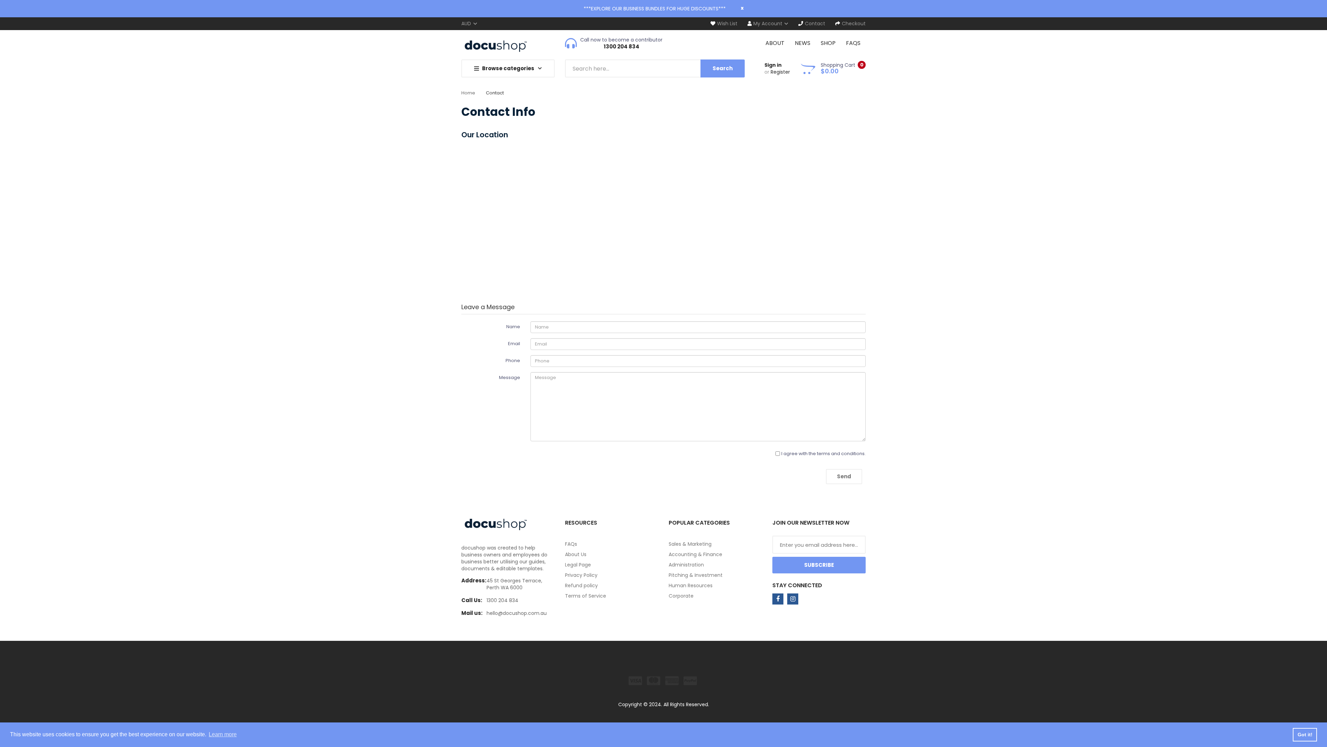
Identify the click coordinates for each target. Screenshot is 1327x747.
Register (780, 71)
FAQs (571, 544)
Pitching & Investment (696, 575)
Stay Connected (797, 585)
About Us (575, 554)
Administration (686, 564)
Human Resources (691, 585)
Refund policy (581, 585)
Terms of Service (585, 595)
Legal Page (578, 564)
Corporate (681, 595)
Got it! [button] (1305, 734)
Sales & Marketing (690, 544)
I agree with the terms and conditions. (823, 453)
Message (509, 377)
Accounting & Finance (695, 554)
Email (514, 343)
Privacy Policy (581, 575)
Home (468, 93)
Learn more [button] (223, 734)
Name (513, 326)
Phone (513, 360)
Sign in (773, 65)
